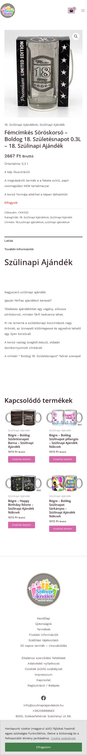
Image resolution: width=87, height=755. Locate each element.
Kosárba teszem (21, 459)
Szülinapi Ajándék (52, 125)
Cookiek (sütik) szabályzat (43, 669)
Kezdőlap (43, 618)
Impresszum (43, 674)
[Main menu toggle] (83, 10)
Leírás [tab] (8, 241)
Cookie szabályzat (63, 738)
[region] (43, 737)
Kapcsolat (43, 680)
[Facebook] (43, 698)
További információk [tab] (19, 249)
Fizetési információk (43, 635)
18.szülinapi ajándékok (30, 222)
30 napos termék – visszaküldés (43, 645)
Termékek (43, 629)
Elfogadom (43, 747)
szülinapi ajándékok (57, 222)
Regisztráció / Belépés (43, 685)
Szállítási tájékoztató (43, 640)
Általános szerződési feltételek (43, 658)
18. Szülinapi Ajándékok (21, 125)
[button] (76, 36)
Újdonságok (43, 624)
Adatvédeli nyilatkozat (43, 663)
